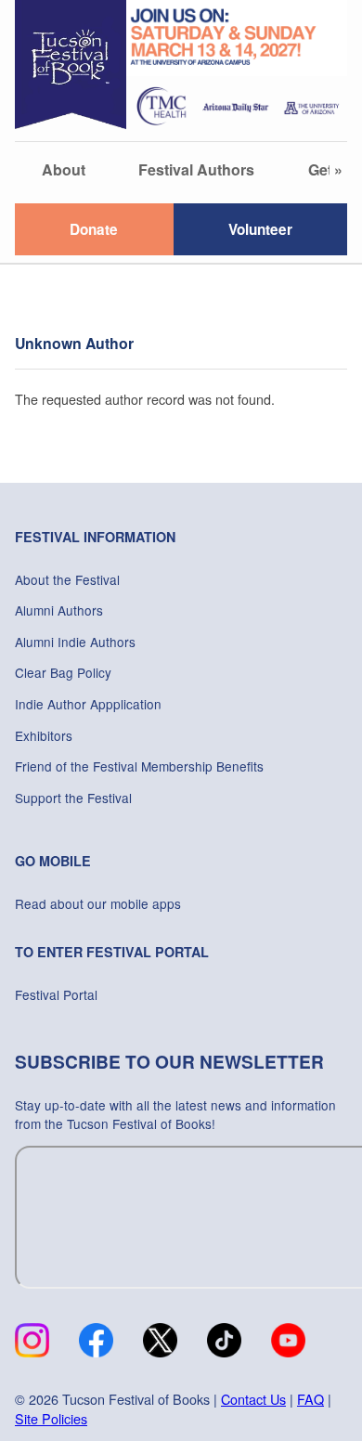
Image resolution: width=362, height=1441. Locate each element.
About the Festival (67, 579)
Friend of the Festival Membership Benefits (139, 766)
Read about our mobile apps (98, 903)
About (63, 169)
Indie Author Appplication (88, 704)
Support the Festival (73, 797)
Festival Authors (196, 169)
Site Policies (51, 1418)
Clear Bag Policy (63, 672)
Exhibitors (43, 735)
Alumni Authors (59, 610)
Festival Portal (56, 994)
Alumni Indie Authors (75, 641)
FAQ (310, 1399)
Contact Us (253, 1399)
